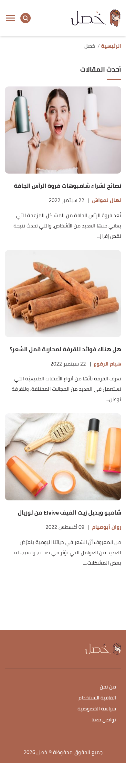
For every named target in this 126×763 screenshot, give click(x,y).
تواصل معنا (103, 720)
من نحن (108, 687)
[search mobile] (25, 18)
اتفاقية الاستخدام (97, 698)
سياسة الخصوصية (97, 709)
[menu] (10, 18)
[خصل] (96, 18)
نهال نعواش (106, 200)
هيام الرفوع (107, 363)
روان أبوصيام (106, 527)
